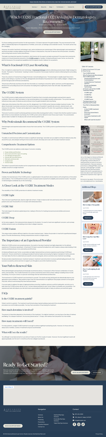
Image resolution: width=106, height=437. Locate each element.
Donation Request (43, 424)
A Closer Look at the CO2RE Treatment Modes (91, 89)
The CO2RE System (89, 73)
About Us (43, 7)
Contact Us (71, 7)
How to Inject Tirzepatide (91, 205)
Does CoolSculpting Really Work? (91, 270)
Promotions (41, 422)
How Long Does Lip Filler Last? (91, 238)
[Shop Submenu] (53, 7)
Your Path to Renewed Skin (91, 105)
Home (28, 28)
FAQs (84, 107)
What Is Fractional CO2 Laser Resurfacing (91, 70)
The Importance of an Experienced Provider (89, 101)
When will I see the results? (92, 119)
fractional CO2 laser (39, 70)
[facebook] (74, 424)
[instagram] (78, 424)
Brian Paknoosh (41, 434)
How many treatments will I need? (92, 116)
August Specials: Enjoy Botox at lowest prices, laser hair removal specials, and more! (53, 2)
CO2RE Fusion (88, 99)
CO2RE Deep (88, 97)
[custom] (83, 424)
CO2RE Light (88, 92)
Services (34, 7)
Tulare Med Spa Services (61, 423)
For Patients (60, 7)
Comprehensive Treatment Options (92, 82)
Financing (40, 419)
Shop (50, 7)
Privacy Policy (99, 434)
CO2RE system (33, 58)
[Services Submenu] (38, 7)
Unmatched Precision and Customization (92, 79)
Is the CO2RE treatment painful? (91, 109)
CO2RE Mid (87, 94)
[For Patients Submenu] (64, 7)
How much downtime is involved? (91, 113)
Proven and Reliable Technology (90, 86)
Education (34, 28)
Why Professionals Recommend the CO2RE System (93, 75)
